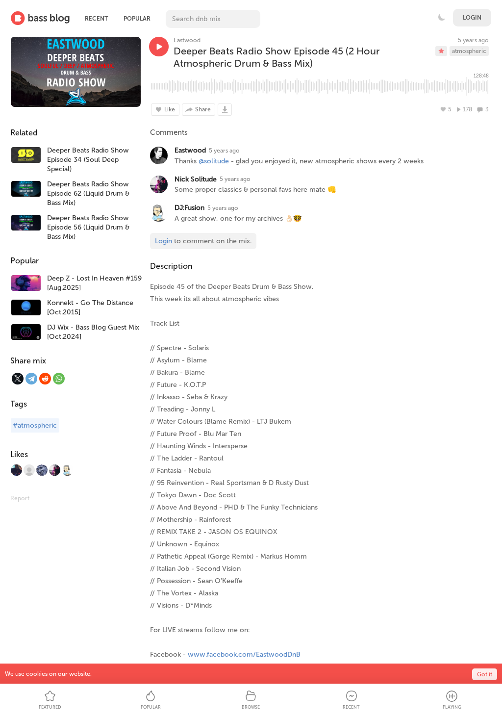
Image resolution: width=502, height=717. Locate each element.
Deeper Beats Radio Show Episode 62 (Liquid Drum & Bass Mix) (88, 193)
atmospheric (469, 51)
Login (472, 17)
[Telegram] (31, 378)
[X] (18, 378)
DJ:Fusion (189, 208)
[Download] (225, 109)
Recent (96, 18)
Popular (137, 18)
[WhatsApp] (59, 378)
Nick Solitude (196, 179)
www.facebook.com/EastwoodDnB (244, 654)
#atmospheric (35, 425)
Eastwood (187, 40)
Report (19, 498)
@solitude (214, 161)
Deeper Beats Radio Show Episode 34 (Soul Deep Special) (88, 159)
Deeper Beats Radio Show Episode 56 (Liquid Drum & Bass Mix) (88, 227)
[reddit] (45, 378)
